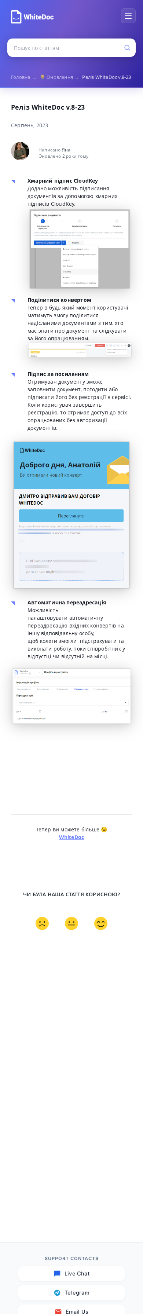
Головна (24, 77)
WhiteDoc (71, 837)
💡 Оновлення (60, 77)
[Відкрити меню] (128, 15)
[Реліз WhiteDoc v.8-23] (32, 16)
